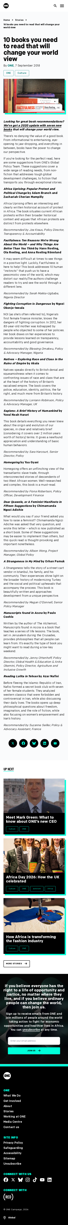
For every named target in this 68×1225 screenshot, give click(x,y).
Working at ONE (14, 1116)
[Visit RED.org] (8, 1197)
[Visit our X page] (13, 1179)
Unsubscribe (12, 1163)
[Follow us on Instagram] (27, 1179)
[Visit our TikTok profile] (35, 1179)
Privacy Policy (13, 1142)
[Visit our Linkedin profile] (49, 1179)
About (7, 1106)
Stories (19, 20)
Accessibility (12, 1153)
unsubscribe (31, 1029)
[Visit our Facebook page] (5, 1179)
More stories (14, 964)
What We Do (12, 1095)
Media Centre (12, 1121)
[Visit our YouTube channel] (42, 1179)
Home (6, 20)
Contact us (11, 1127)
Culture (22, 73)
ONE (11, 65)
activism (37, 888)
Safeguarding (13, 1148)
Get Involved (12, 1101)
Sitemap (9, 1158)
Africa (50, 888)
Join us (31, 1051)
